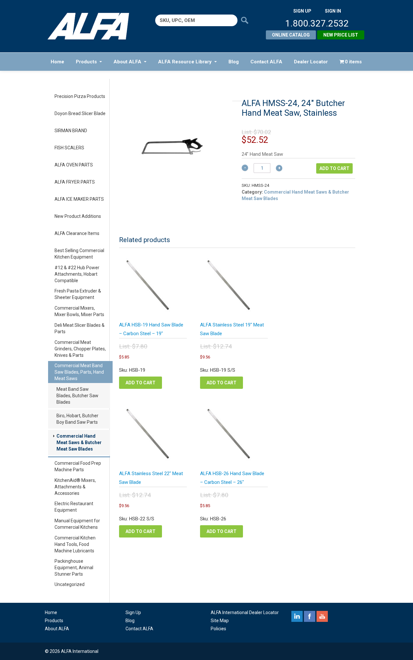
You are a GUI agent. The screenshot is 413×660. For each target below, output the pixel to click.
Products (86, 62)
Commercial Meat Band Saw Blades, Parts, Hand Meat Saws (79, 372)
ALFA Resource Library (185, 62)
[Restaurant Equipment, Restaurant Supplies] (92, 26)
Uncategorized (70, 584)
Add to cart (334, 168)
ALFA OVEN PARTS (74, 164)
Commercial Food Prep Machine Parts (78, 466)
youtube (322, 616)
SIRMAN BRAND (71, 130)
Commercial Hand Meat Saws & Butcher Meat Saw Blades (79, 442)
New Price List (340, 34)
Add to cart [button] (141, 382)
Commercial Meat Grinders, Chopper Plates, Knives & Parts (80, 349)
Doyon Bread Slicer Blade (80, 113)
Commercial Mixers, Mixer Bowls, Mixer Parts (79, 311)
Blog (233, 62)
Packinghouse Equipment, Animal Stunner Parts (74, 568)
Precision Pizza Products (80, 96)
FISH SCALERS (69, 147)
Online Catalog (291, 34)
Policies (218, 628)
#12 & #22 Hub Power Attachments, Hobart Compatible (77, 274)
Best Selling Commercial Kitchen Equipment (79, 254)
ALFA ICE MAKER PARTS (79, 199)
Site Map (220, 620)
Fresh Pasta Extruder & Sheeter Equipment (78, 294)
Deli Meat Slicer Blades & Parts (80, 328)
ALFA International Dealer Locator (245, 612)
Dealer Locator (311, 62)
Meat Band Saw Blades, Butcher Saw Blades (77, 396)
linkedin (297, 616)
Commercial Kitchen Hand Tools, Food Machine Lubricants (75, 544)
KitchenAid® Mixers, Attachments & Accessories (75, 487)
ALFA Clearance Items (77, 233)
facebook (309, 616)
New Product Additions (78, 216)
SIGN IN (333, 11)
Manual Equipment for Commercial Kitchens (77, 524)
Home (57, 62)
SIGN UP (302, 11)
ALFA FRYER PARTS (75, 182)
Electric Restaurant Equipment (74, 507)
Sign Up (133, 612)
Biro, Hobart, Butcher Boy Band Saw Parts (77, 419)
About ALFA (127, 62)
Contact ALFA (266, 62)
